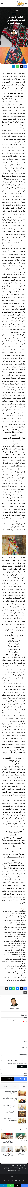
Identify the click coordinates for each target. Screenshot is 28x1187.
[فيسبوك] (25, 66)
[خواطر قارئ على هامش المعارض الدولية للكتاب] (7, 1136)
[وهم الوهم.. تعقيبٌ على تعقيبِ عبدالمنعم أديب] (22, 1121)
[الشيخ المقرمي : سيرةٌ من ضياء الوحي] (22, 1100)
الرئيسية (15, 10)
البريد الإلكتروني (23, 1047)
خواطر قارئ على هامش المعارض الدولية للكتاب (8, 1141)
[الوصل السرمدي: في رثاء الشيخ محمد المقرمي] (22, 1107)
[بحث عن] (26, 4)
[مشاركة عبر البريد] (6, 988)
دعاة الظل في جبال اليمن (11, 1112)
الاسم (25, 1041)
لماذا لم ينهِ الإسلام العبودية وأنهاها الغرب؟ (11, 1092)
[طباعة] (25, 992)
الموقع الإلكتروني (23, 1054)
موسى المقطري (14, 37)
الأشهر (23, 1086)
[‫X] (21, 66)
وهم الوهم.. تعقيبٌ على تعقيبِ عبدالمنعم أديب (10, 1119)
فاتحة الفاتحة (24, 1141)
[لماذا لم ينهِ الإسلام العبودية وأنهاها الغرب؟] (22, 1093)
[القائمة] (2, 4)
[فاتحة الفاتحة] (21, 1136)
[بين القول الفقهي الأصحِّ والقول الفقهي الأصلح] (7, 1149)
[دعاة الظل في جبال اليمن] (22, 1114)
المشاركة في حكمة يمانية (14, 1176)
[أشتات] (20, 3)
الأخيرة (14, 1086)
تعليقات (5, 1086)
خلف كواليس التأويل (22, 1154)
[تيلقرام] (13, 66)
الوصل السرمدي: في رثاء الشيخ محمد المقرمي (10, 1105)
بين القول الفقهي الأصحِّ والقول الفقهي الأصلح (8, 1154)
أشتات (11, 10)
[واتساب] (17, 66)
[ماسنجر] (17, 988)
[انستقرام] (12, 1180)
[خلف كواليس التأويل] (21, 1149)
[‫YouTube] (16, 1180)
